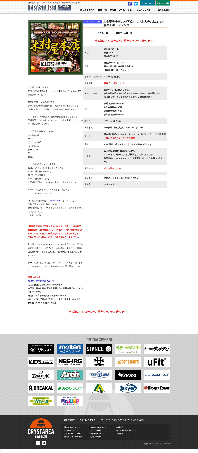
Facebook (130, 4)
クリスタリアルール (145, 10)
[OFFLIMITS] (128, 366)
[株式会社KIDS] (41, 366)
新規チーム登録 (163, 3)
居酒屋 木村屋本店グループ (41, 281)
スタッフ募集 (95, 430)
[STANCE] (99, 353)
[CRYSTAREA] (49, 10)
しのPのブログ (70, 430)
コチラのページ (55, 200)
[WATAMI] (128, 353)
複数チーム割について (114, 83)
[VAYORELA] (41, 353)
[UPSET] (99, 366)
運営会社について (97, 434)
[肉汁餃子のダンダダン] (157, 353)
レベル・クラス (126, 10)
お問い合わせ (95, 437)
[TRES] (99, 379)
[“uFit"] (157, 366)
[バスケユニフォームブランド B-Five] (128, 379)
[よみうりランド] (70, 392)
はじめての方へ (87, 10)
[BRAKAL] (41, 392)
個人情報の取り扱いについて (127, 430)
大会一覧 (102, 10)
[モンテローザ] (99, 392)
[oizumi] (157, 379)
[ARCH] (70, 379)
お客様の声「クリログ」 (73, 434)
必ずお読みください (113, 168)
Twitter (136, 4)
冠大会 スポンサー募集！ (74, 437)
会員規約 (119, 427)
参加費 (113, 10)
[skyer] (128, 392)
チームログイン (147, 3)
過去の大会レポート (72, 427)
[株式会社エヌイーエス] (70, 366)
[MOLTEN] (70, 353)
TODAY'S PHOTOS (98, 427)
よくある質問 (164, 10)
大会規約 (119, 434)
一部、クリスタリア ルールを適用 (119, 138)
